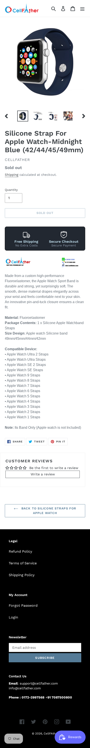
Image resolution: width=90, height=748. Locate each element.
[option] (22, 116)
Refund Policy (20, 551)
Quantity (11, 189)
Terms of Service (23, 563)
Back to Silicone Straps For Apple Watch (48, 511)
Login (13, 617)
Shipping (11, 175)
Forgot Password (23, 605)
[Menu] (82, 8)
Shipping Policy (22, 575)
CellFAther (51, 733)
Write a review (43, 474)
